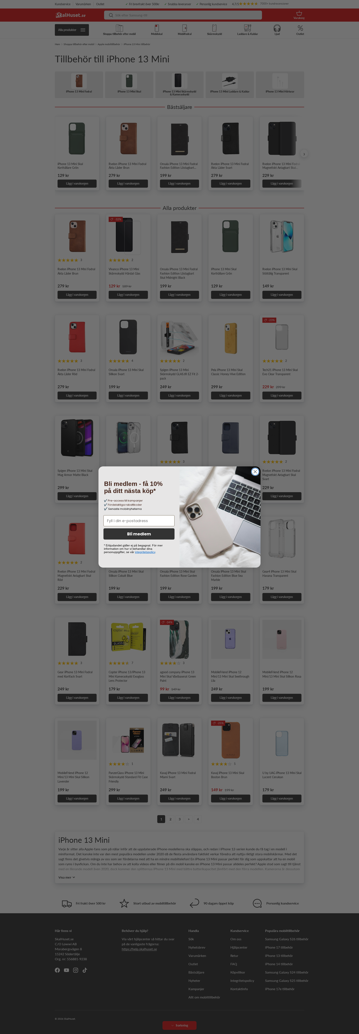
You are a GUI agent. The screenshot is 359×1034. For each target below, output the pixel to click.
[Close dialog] (255, 471)
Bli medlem (139, 534)
